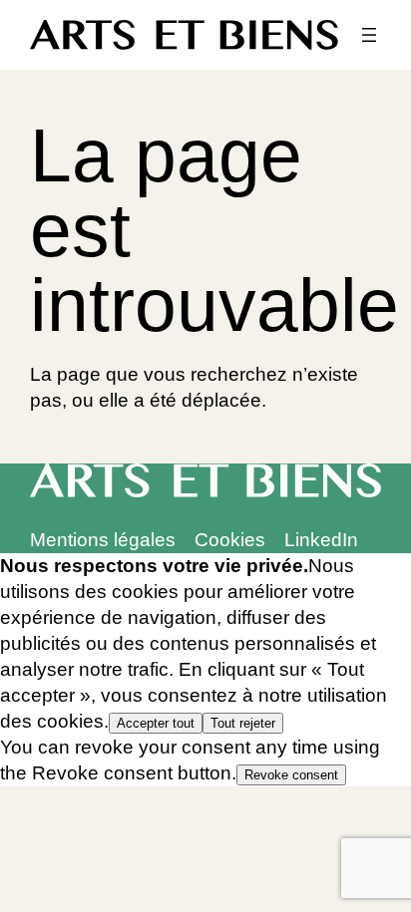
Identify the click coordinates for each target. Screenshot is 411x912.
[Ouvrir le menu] (369, 35)
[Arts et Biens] (184, 35)
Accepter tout (156, 723)
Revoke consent (291, 774)
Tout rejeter (242, 723)
